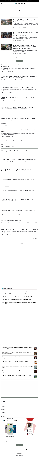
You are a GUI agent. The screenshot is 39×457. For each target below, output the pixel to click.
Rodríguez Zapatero (4, 407)
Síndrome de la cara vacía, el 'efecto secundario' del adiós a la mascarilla (19, 229)
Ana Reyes (14, 27)
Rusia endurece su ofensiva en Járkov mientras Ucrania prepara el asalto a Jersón (18, 65)
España (6, 6)
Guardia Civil (3, 410)
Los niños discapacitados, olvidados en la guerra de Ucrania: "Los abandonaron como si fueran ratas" (18, 211)
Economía (11, 6)
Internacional (17, 6)
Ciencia (22, 6)
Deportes (36, 6)
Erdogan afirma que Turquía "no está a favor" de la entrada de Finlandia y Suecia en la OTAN (17, 200)
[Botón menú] (1, 3)
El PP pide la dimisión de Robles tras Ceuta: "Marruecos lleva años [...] (18, 299)
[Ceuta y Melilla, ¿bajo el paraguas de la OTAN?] (6, 23)
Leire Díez (3, 412)
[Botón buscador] (37, 3)
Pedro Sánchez (3, 409)
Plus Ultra (3, 406)
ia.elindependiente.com (10, 436)
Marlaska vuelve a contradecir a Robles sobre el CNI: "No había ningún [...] (19, 296)
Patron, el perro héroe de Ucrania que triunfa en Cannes (15, 151)
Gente (31, 6)
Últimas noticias (7, 0)
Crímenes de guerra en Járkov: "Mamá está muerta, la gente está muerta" (17, 98)
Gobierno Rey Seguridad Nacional (29, 0)
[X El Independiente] (12, 449)
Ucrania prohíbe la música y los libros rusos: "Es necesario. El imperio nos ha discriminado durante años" (25, 46)
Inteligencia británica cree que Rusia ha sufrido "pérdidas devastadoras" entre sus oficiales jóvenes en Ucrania (16, 170)
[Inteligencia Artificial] (10, 434)
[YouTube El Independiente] (17, 449)
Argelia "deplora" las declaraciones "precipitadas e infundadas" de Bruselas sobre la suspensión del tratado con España (18, 108)
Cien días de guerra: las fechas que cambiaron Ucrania (15, 141)
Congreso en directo (13, 0)
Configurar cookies (19, 453)
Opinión (2, 6)
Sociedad (27, 6)
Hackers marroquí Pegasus (20, 0)
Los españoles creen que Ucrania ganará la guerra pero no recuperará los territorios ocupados (25, 34)
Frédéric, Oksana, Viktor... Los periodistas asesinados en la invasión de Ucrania (19, 130)
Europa (6, 92)
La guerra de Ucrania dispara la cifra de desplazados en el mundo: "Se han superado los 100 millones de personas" (19, 76)
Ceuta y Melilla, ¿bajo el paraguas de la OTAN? (25, 20)
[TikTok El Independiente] (26, 449)
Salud (5, 234)
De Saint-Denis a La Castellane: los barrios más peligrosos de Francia (19, 159)
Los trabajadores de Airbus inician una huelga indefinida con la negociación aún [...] (20, 303)
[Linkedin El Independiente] (23, 449)
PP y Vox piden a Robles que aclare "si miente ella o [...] (16, 291)
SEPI (2, 404)
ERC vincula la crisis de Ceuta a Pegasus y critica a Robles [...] (17, 293)
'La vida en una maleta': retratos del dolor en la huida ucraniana (17, 190)
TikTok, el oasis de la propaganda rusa (11, 220)
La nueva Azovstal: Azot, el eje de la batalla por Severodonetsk (17, 87)
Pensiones (35, 0)
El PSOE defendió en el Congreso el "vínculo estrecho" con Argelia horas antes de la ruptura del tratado (18, 119)
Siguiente (35, 238)
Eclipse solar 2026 (4, 403)
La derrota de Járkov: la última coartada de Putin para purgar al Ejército (17, 180)
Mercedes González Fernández (6, 414)
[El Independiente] (19, 3)
